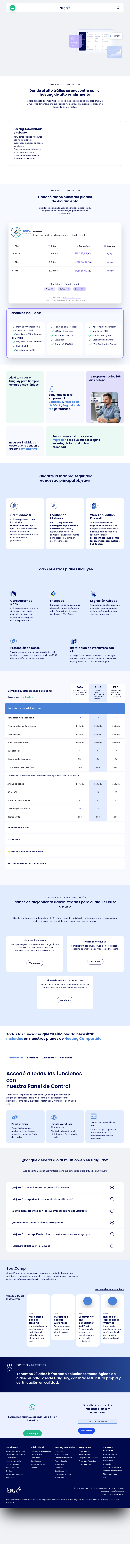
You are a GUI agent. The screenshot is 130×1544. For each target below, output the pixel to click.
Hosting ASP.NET (61, 1454)
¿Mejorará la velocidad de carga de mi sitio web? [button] (40, 1187)
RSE (104, 1477)
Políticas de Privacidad (112, 1470)
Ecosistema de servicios (41, 1451)
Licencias (10, 1477)
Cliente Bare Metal (13, 1461)
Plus (17, 262)
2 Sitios (53, 253)
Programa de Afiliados (88, 1458)
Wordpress (59, 1464)
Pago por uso (36, 1454)
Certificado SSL (61, 1471)
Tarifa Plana (35, 1458)
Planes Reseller (61, 1461)
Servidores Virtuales (14, 1474)
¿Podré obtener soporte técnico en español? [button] (37, 1222)
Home (9, 36)
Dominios (59, 1467)
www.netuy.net (118, 1488)
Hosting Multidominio (63, 1458)
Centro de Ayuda (110, 1454)
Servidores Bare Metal (15, 1451)
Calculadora (36, 1461)
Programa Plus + (86, 1464)
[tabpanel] (65, 1107)
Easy (17, 253)
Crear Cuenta (109, 1461)
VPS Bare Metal (12, 1464)
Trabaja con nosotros (112, 1467)
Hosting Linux (60, 1451)
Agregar (110, 253)
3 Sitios (53, 262)
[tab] (15, 1057)
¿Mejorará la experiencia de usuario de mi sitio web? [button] (42, 1199)
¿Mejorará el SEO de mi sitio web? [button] (30, 1246)
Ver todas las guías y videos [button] (109, 1289)
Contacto (107, 1464)
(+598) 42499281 (117, 1491)
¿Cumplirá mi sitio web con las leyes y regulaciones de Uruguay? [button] (49, 1210)
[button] (12, 7)
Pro (16, 270)
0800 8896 (105, 1491)
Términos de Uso (110, 1474)
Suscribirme (86, 1430)
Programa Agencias (87, 1461)
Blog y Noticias (109, 1457)
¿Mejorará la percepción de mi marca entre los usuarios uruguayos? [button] (51, 1234)
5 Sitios (53, 270)
